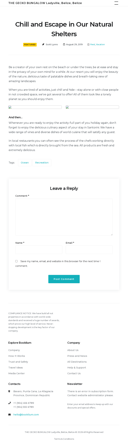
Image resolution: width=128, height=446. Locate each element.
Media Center (16, 373)
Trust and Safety (18, 361)
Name (19, 242)
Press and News (77, 355)
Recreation (41, 162)
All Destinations (77, 361)
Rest (92, 44)
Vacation (100, 44)
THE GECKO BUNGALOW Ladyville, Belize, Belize (45, 3)
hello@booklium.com (26, 414)
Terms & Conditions (64, 439)
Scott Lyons (52, 44)
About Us (72, 350)
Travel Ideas (15, 367)
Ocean (25, 162)
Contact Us (74, 373)
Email (70, 242)
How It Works (16, 355)
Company (14, 350)
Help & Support (76, 367)
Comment (22, 195)
